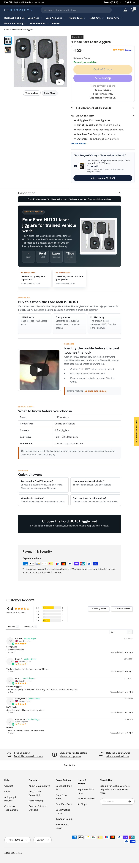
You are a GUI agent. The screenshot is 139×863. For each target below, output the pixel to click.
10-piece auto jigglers (96, 391)
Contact (8, 785)
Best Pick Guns (64, 804)
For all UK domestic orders (28, 756)
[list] (40, 61)
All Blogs (82, 804)
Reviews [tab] (11, 626)
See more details (79, 143)
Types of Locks (64, 818)
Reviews (56, 23)
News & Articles (86, 798)
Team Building (36, 800)
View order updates (70, 756)
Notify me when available (136, 431)
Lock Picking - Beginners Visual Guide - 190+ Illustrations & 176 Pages (108, 162)
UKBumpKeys (16, 853)
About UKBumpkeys (39, 785)
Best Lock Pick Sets (14, 17)
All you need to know (117, 756)
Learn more (39, 2)
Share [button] (12, 652)
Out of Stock (102, 69)
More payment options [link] (103, 85)
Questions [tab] (28, 626)
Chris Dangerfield (83, 155)
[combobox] (76, 10)
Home (6, 30)
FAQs (7, 791)
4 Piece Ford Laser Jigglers (22, 30)
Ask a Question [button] (100, 608)
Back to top (69, 765)
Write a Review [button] (123, 608)
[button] (126, 652)
